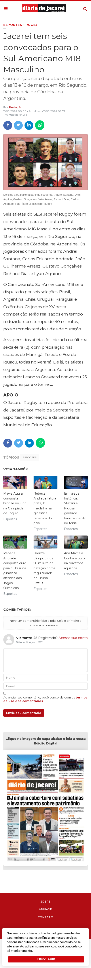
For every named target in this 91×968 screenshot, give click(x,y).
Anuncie (45, 909)
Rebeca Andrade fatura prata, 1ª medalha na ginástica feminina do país (45, 508)
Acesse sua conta (73, 638)
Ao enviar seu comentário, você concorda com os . (45, 699)
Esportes (29, 457)
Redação (15, 107)
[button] (6, 9)
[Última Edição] (45, 808)
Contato (45, 917)
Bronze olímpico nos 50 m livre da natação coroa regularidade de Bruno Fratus (44, 568)
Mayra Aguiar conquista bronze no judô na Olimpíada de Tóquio (15, 503)
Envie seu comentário (23, 713)
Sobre (45, 901)
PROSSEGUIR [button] (46, 959)
